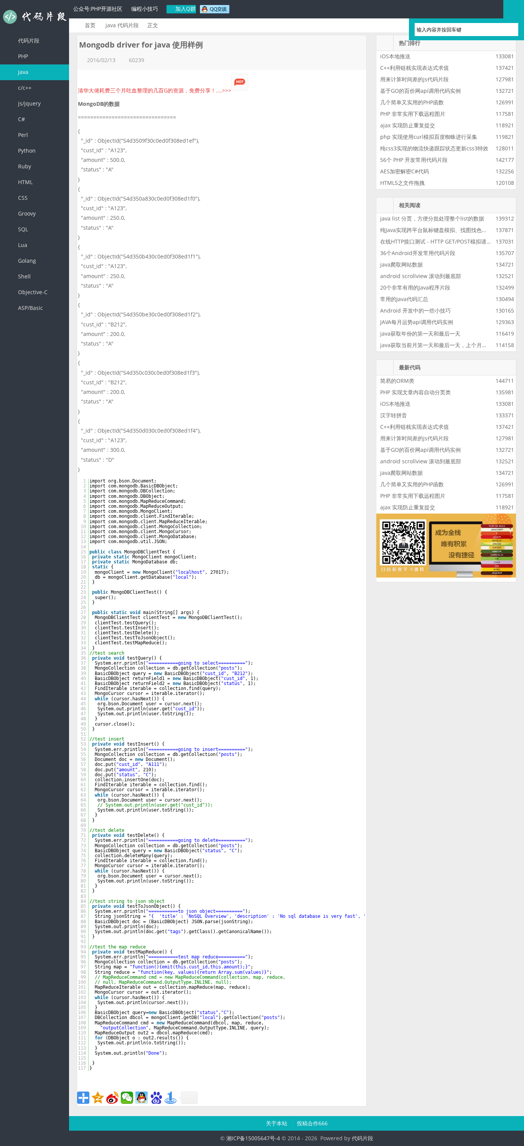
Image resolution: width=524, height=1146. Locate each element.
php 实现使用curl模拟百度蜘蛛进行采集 (428, 136)
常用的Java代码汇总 (404, 299)
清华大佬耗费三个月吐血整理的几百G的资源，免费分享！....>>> (154, 90)
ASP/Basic (29, 307)
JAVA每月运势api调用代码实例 (416, 322)
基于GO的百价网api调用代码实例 (420, 90)
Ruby (23, 166)
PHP (22, 56)
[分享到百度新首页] (156, 1098)
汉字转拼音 (393, 415)
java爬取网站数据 (401, 264)
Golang (26, 260)
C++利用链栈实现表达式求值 (414, 67)
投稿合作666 (312, 1123)
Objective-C (32, 292)
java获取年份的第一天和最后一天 (420, 333)
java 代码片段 (122, 25)
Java (22, 72)
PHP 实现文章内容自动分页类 (415, 392)
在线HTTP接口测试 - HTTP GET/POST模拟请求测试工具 (446, 241)
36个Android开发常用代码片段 (417, 253)
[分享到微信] (127, 1098)
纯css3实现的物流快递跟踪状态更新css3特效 (434, 148)
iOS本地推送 (395, 56)
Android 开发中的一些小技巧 (415, 310)
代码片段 (34, 17)
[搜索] (509, 29)
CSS (22, 197)
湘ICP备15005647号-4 (253, 1138)
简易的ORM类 (397, 380)
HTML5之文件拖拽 (402, 182)
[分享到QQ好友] (141, 1098)
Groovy (26, 213)
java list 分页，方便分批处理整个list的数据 (432, 218)
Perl (22, 134)
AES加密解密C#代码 (404, 171)
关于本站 (277, 1123)
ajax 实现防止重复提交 (407, 125)
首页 (90, 25)
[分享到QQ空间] (98, 1098)
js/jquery (28, 103)
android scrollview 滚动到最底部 (420, 276)
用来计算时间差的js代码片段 (414, 79)
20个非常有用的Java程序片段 (415, 287)
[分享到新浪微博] (112, 1098)
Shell (23, 276)
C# (20, 119)
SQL (22, 229)
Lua (21, 245)
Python (26, 150)
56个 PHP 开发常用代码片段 (414, 159)
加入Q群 (185, 8)
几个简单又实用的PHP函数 (412, 102)
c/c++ (23, 87)
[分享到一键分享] (171, 1098)
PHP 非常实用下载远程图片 (412, 113)
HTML (24, 182)
